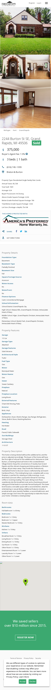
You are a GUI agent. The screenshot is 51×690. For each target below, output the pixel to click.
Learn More (24, 677)
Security (38, 658)
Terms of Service (16, 658)
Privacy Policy (28, 658)
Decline (32, 681)
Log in (39, 3)
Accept (22, 681)
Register (32, 3)
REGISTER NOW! (25, 637)
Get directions (13, 238)
